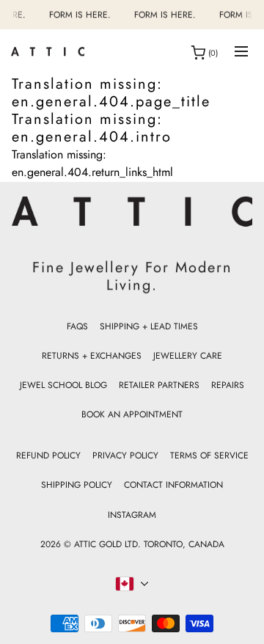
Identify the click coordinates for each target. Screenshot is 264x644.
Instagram (132, 515)
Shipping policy (76, 484)
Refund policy (48, 455)
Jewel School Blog (63, 385)
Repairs (227, 385)
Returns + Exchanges (92, 355)
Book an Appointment (132, 414)
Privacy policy (125, 455)
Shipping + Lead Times (149, 326)
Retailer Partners (159, 385)
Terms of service (209, 455)
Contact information (173, 484)
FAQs (77, 326)
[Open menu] (241, 52)
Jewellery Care (187, 355)
